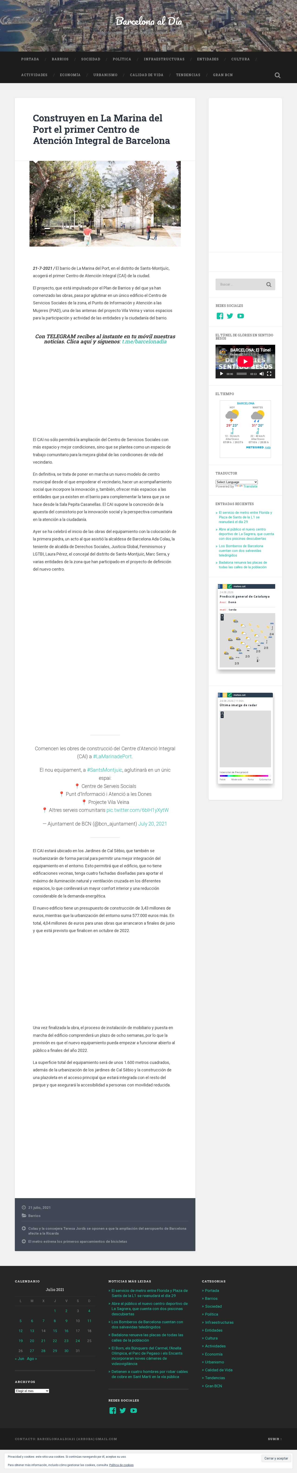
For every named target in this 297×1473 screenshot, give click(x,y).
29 (55, 1351)
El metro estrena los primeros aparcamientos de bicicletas (77, 1241)
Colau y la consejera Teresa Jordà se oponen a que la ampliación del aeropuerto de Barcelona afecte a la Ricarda (107, 1231)
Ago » (32, 1358)
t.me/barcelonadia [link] (144, 341)
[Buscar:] (245, 284)
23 (66, 1341)
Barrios (60, 59)
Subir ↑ (275, 1439)
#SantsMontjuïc (104, 770)
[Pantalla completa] (269, 373)
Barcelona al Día (148, 21)
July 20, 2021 (152, 824)
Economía (70, 75)
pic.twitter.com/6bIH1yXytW (138, 810)
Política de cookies (121, 1465)
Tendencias (188, 75)
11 (89, 1321)
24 (78, 1341)
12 (21, 1331)
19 (21, 1341)
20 (32, 1341)
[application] (245, 361)
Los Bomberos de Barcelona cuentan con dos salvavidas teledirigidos (241, 550)
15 (55, 1331)
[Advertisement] (105, 390)
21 (43, 1341)
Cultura (240, 59)
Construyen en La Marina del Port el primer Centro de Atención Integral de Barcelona (101, 129)
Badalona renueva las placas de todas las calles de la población (243, 564)
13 (32, 1331)
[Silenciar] (261, 373)
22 (55, 1341)
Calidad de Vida (147, 75)
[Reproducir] (221, 373)
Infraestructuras (164, 59)
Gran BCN (223, 75)
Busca (277, 75)
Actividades (34, 75)
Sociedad (90, 59)
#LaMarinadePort (112, 756)
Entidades (208, 59)
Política (122, 59)
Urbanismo (105, 75)
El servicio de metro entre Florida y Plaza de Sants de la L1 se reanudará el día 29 (245, 517)
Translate (250, 486)
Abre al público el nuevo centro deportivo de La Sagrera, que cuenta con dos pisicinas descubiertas (246, 534)
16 (66, 1331)
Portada (30, 59)
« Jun (19, 1358)
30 (66, 1351)
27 (32, 1351)
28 (43, 1351)
